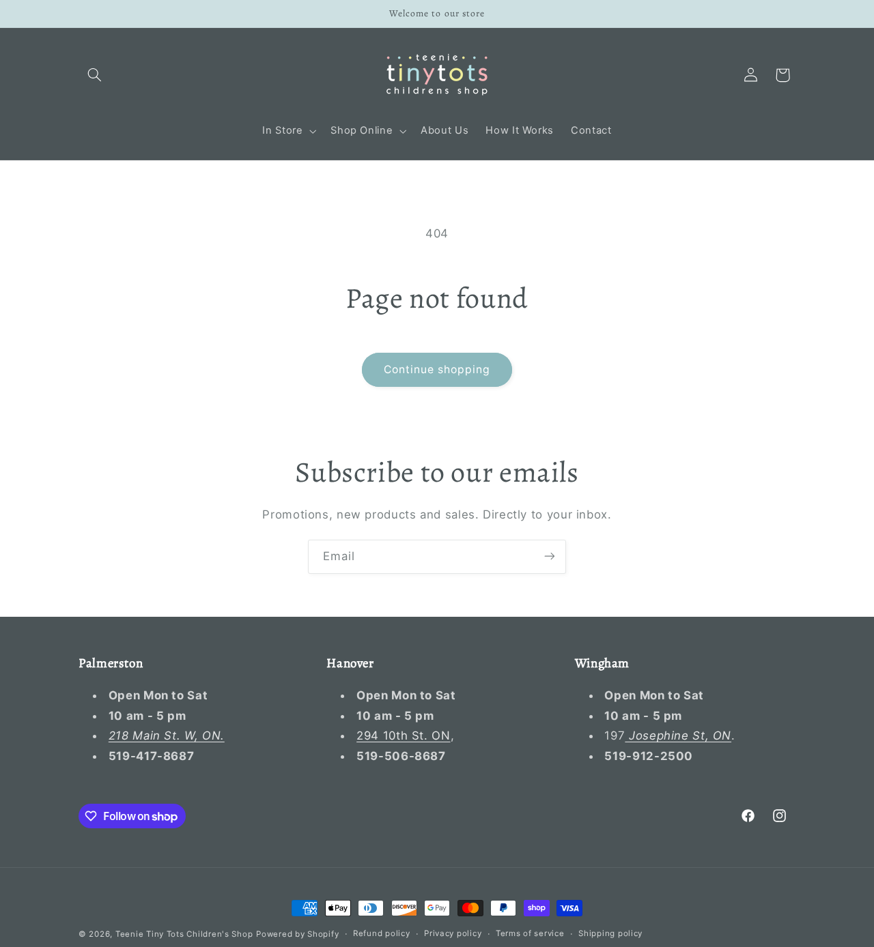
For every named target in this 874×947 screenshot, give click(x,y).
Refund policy (381, 934)
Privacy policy (452, 934)
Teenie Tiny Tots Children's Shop (184, 934)
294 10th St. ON (403, 736)
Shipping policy (610, 934)
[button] (94, 75)
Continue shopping (437, 369)
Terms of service (530, 934)
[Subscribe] (549, 556)
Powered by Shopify (297, 934)
